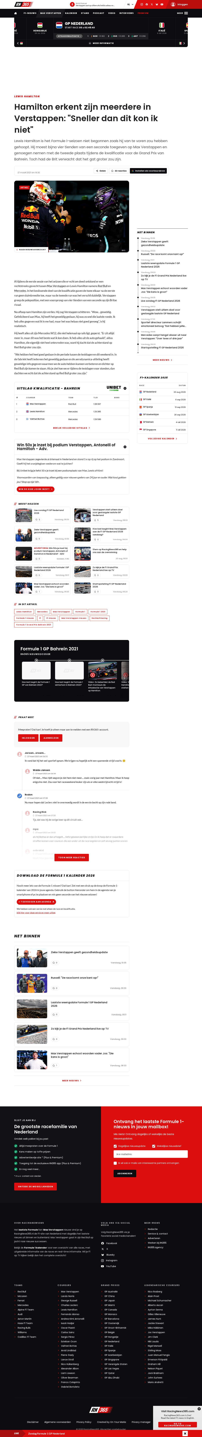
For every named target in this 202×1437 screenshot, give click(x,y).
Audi (20, 1314)
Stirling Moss (154, 1350)
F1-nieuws (30, 13)
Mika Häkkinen (155, 1328)
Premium (143, 13)
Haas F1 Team (25, 1323)
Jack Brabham (156, 1373)
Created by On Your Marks (111, 1422)
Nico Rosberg (155, 1291)
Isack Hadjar (67, 1323)
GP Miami (109, 1305)
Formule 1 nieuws (25, 618)
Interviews (126, 13)
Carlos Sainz (67, 1332)
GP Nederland (111, 1341)
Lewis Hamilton (27, 96)
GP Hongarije (111, 1337)
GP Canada (110, 1309)
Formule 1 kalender (35, 1247)
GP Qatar (109, 1373)
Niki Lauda (153, 1341)
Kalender (71, 13)
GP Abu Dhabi (111, 1377)
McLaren (22, 1296)
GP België (109, 1332)
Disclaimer (33, 1422)
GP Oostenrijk (111, 1323)
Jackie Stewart (156, 1323)
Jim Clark (153, 1337)
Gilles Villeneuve (156, 1314)
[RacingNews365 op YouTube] (161, 4)
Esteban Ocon (69, 1341)
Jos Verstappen (156, 1332)
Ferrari (21, 1300)
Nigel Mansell (155, 1346)
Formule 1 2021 (98, 611)
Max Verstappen (50, 13)
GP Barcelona (111, 1319)
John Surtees (155, 1377)
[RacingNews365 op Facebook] (146, 4)
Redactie (153, 1229)
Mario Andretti (155, 1382)
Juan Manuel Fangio (159, 1355)
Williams (22, 1332)
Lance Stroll (67, 1359)
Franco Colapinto (70, 1382)
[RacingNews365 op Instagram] (141, 4)
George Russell (69, 1300)
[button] (40, 28)
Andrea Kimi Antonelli (72, 1319)
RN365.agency (155, 1247)
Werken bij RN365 (157, 1243)
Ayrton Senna (155, 1309)
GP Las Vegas (111, 1368)
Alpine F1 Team (26, 1309)
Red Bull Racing (99, 618)
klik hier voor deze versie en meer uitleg (36, 912)
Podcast (98, 13)
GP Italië (108, 1346)
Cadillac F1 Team (27, 1337)
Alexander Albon (70, 1368)
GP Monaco (110, 1314)
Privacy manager (141, 1422)
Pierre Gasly (67, 1355)
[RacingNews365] (23, 4)
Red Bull (102, 286)
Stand (85, 13)
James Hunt (154, 1319)
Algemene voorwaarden (57, 1422)
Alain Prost (153, 1296)
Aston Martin (25, 1319)
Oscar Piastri (68, 1328)
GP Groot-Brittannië (115, 1328)
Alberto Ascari (155, 1305)
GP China (109, 1296)
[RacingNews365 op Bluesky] (156, 4)
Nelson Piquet (155, 1368)
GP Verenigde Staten (115, 1364)
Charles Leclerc (69, 1305)
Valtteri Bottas (69, 1346)
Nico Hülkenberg (70, 1364)
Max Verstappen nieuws (73, 618)
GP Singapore (111, 1359)
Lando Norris (67, 1296)
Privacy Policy (84, 1422)
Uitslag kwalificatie (68, 36)
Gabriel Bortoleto (70, 1387)
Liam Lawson (68, 1373)
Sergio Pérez (67, 1337)
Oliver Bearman (69, 1377)
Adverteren (154, 1238)
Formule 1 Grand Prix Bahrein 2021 (33, 624)
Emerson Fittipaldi (157, 1359)
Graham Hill (154, 1364)
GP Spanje (110, 1350)
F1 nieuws (51, 618)
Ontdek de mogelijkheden (35, 1186)
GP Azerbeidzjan (113, 1355)
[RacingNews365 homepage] (15, 13)
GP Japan (109, 1300)
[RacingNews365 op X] (151, 4)
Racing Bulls (24, 1328)
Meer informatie (103, 43)
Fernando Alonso (70, 1314)
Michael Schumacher (159, 1300)
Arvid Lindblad (68, 1350)
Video (112, 13)
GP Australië (111, 1291)
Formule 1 (80, 611)
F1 (40, 618)
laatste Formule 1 (29, 1229)
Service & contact (158, 1233)
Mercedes (20, 290)
